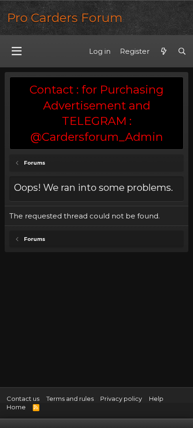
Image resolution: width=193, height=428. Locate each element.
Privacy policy (121, 398)
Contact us (23, 398)
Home (16, 407)
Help (156, 398)
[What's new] (163, 51)
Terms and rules (70, 398)
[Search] (182, 51)
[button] (16, 51)
